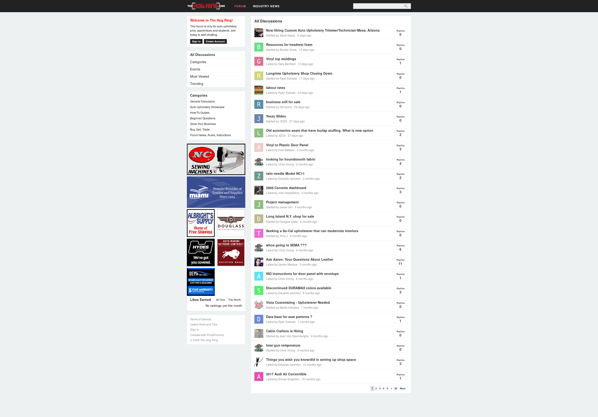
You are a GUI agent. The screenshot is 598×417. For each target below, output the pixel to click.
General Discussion (202, 101)
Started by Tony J (277, 236)
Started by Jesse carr (279, 207)
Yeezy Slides (276, 116)
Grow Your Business (203, 124)
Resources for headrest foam (289, 44)
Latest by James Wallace (282, 264)
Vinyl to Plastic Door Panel (287, 145)
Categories (198, 61)
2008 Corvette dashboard (286, 187)
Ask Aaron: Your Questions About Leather (299, 259)
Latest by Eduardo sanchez (283, 178)
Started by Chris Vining (280, 350)
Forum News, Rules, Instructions (210, 135)
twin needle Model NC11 (285, 173)
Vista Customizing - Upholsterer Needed (298, 302)
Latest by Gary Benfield (280, 64)
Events (195, 69)
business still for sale (283, 101)
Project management (282, 202)
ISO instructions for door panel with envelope (302, 273)
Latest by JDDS (276, 135)
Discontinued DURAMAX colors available (298, 287)
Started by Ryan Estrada (281, 78)
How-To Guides (200, 112)
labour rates (275, 87)
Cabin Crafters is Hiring (284, 331)
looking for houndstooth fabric (291, 159)
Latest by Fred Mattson (280, 150)
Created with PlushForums (207, 335)
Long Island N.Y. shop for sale (290, 216)
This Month (234, 299)
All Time (220, 299)
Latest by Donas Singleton (282, 379)
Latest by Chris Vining (280, 164)
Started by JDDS (276, 121)
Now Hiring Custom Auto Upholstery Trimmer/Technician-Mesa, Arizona (323, 30)
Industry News (266, 6)
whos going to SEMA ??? (286, 245)
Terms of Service (200, 319)
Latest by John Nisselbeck (282, 193)
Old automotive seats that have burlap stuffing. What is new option (319, 130)
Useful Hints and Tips (203, 324)
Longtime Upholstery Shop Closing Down (299, 73)
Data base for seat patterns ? (289, 316)
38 (395, 388)
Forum (240, 6)
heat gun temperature (283, 345)
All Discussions (202, 54)
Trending (196, 83)
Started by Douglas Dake (282, 221)
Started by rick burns (279, 107)
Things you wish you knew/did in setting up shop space (311, 359)
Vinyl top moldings (281, 58)
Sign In (196, 41)
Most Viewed (199, 76)
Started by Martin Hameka (282, 307)
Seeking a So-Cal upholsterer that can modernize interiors (312, 230)
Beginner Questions (202, 118)
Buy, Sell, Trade (200, 129)
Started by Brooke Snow (281, 49)
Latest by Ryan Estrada (280, 93)
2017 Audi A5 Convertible (286, 374)
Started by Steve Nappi (280, 35)
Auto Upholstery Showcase (207, 107)
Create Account (215, 41)
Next (403, 388)
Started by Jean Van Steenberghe (287, 336)
